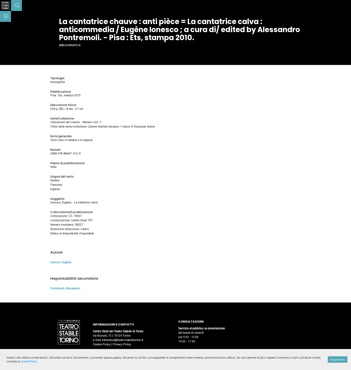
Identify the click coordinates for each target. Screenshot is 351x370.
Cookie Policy (102, 344)
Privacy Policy (122, 344)
